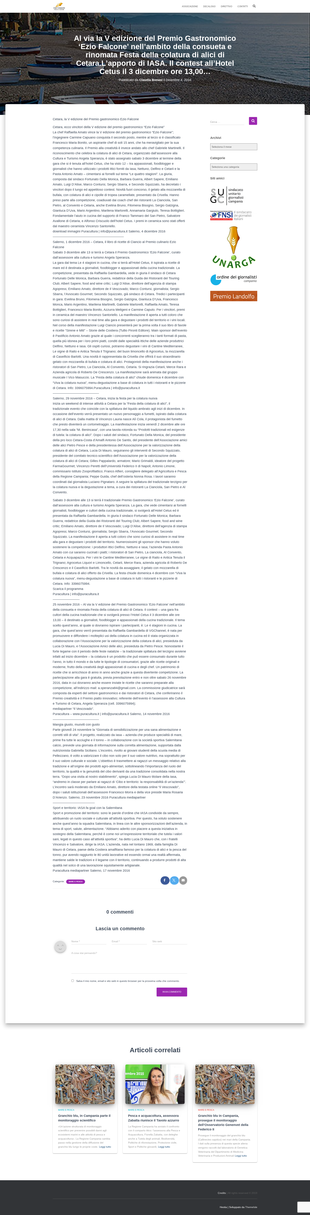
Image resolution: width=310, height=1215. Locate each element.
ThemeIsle (251, 1207)
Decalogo (209, 6)
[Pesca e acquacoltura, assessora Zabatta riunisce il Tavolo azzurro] (155, 1084)
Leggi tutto (105, 1146)
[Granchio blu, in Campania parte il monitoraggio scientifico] (85, 1084)
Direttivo (226, 6)
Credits (222, 1193)
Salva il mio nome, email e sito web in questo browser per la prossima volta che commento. (128, 981)
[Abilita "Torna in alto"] (302, 1207)
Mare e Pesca (76, 882)
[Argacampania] (59, 6)
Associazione (190, 6)
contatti (243, 6)
